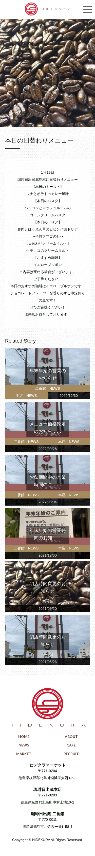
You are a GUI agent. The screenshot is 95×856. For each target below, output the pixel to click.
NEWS (23, 745)
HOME (23, 736)
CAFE (71, 745)
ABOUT (71, 736)
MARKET (23, 754)
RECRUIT (71, 754)
